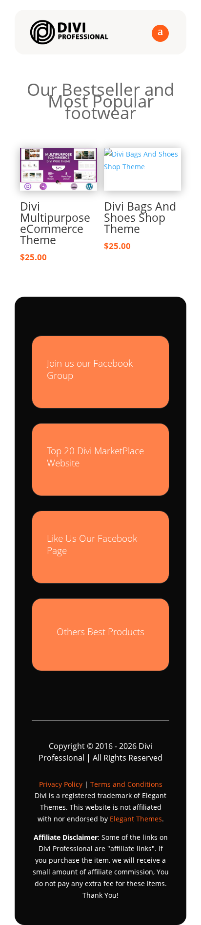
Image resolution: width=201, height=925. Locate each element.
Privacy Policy (60, 784)
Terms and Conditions (126, 784)
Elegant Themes (136, 818)
